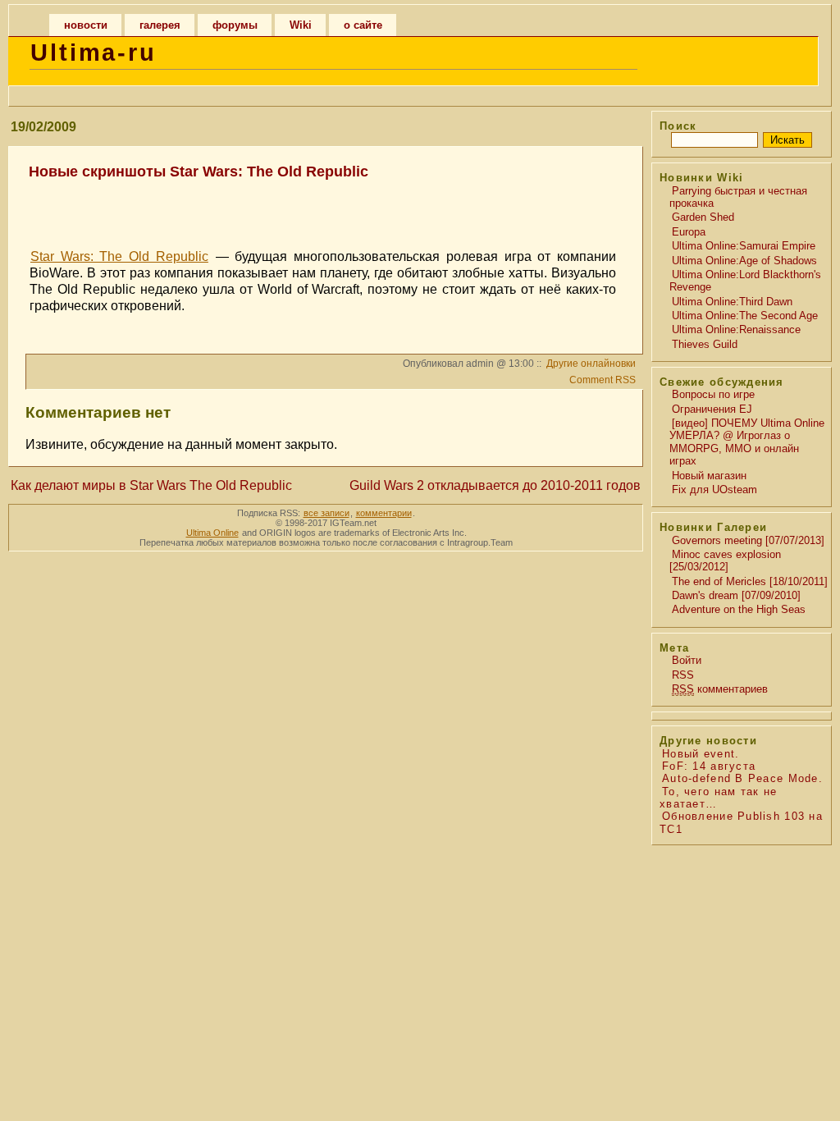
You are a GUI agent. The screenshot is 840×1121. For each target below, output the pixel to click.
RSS (683, 675)
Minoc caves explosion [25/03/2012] (725, 560)
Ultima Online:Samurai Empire (743, 246)
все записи (326, 513)
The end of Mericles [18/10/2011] (750, 581)
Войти (686, 660)
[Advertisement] (323, 206)
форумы (235, 25)
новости (85, 25)
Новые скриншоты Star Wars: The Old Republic (198, 171)
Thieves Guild (704, 344)
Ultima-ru (93, 52)
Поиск (678, 126)
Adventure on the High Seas (739, 609)
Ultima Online (212, 533)
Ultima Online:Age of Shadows (744, 260)
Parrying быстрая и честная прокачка (738, 197)
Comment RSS (602, 380)
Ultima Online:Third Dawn (732, 301)
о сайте (363, 25)
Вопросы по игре (713, 394)
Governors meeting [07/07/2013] (748, 540)
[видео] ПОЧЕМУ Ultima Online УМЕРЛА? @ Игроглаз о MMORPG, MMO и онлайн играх (746, 442)
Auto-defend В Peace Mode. (742, 778)
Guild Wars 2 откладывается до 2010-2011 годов (495, 485)
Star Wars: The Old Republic (119, 256)
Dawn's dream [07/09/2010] (736, 595)
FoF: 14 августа (709, 766)
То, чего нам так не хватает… (718, 797)
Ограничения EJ (712, 409)
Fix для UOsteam (714, 489)
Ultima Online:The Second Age (745, 315)
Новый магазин (709, 475)
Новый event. (700, 754)
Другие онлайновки (591, 363)
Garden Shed (703, 217)
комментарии (384, 513)
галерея (159, 25)
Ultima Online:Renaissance (736, 329)
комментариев (720, 689)
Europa (688, 232)
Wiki (301, 25)
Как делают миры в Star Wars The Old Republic (151, 485)
